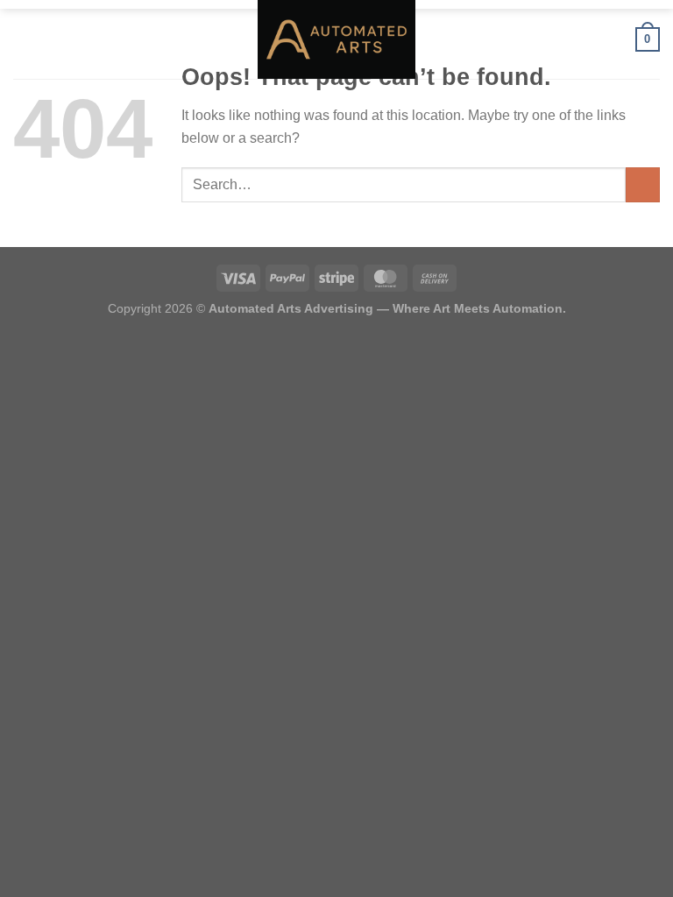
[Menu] (23, 39)
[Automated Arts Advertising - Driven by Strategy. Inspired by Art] (336, 39)
